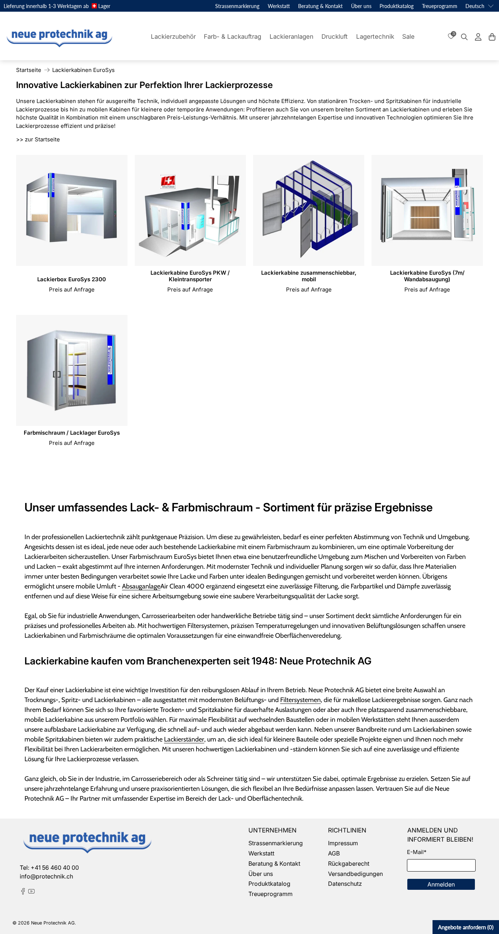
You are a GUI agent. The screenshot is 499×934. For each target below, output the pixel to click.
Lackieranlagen (291, 36)
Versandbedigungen (355, 873)
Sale (408, 36)
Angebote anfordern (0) (466, 927)
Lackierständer (184, 739)
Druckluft (334, 36)
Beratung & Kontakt (320, 6)
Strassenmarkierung (237, 6)
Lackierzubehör (173, 36)
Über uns (361, 6)
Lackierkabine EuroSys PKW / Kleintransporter (190, 276)
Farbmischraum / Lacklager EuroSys (72, 432)
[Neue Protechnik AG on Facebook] (23, 892)
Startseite (28, 70)
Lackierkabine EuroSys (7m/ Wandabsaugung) (427, 276)
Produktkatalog (397, 6)
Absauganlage (141, 586)
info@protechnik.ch (46, 876)
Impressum (343, 843)
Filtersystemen (300, 700)
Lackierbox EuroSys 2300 (71, 279)
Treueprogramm (439, 6)
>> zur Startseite (38, 139)
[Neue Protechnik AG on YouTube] (31, 892)
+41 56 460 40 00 (55, 867)
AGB (334, 853)
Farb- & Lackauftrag (232, 36)
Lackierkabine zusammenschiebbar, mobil (309, 276)
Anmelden (441, 884)
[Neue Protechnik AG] (58, 37)
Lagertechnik (375, 36)
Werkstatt (279, 6)
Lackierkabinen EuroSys (83, 70)
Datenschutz (345, 883)
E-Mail (416, 852)
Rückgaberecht (348, 863)
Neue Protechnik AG (53, 923)
